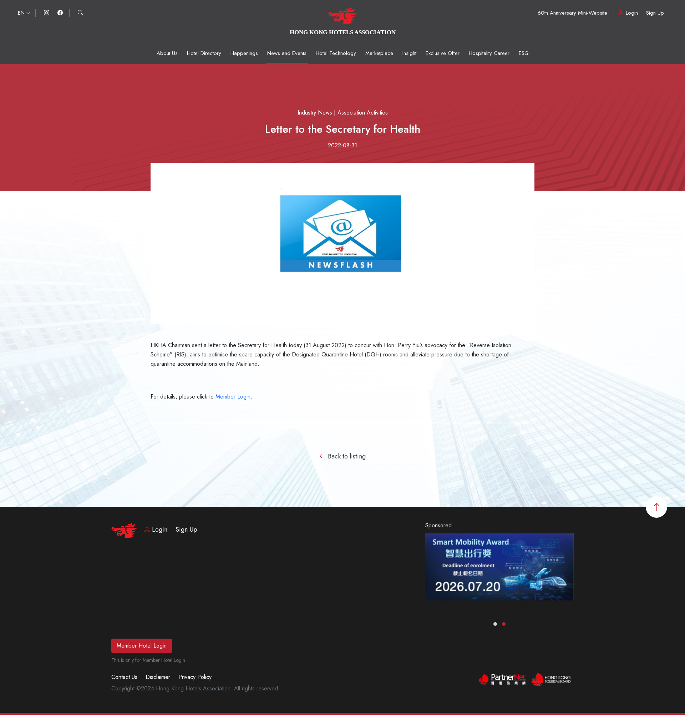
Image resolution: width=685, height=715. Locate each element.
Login (632, 13)
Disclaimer (158, 677)
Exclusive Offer (443, 53)
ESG (524, 53)
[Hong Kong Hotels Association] (342, 20)
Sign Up (655, 13)
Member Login (232, 396)
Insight (409, 53)
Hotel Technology (336, 53)
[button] (495, 624)
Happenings (244, 53)
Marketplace (379, 53)
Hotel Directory (204, 53)
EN (21, 13)
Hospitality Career (489, 53)
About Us (167, 53)
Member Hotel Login (142, 646)
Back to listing (346, 456)
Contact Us (124, 677)
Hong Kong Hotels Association (343, 32)
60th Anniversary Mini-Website (572, 13)
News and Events (286, 53)
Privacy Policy (195, 677)
